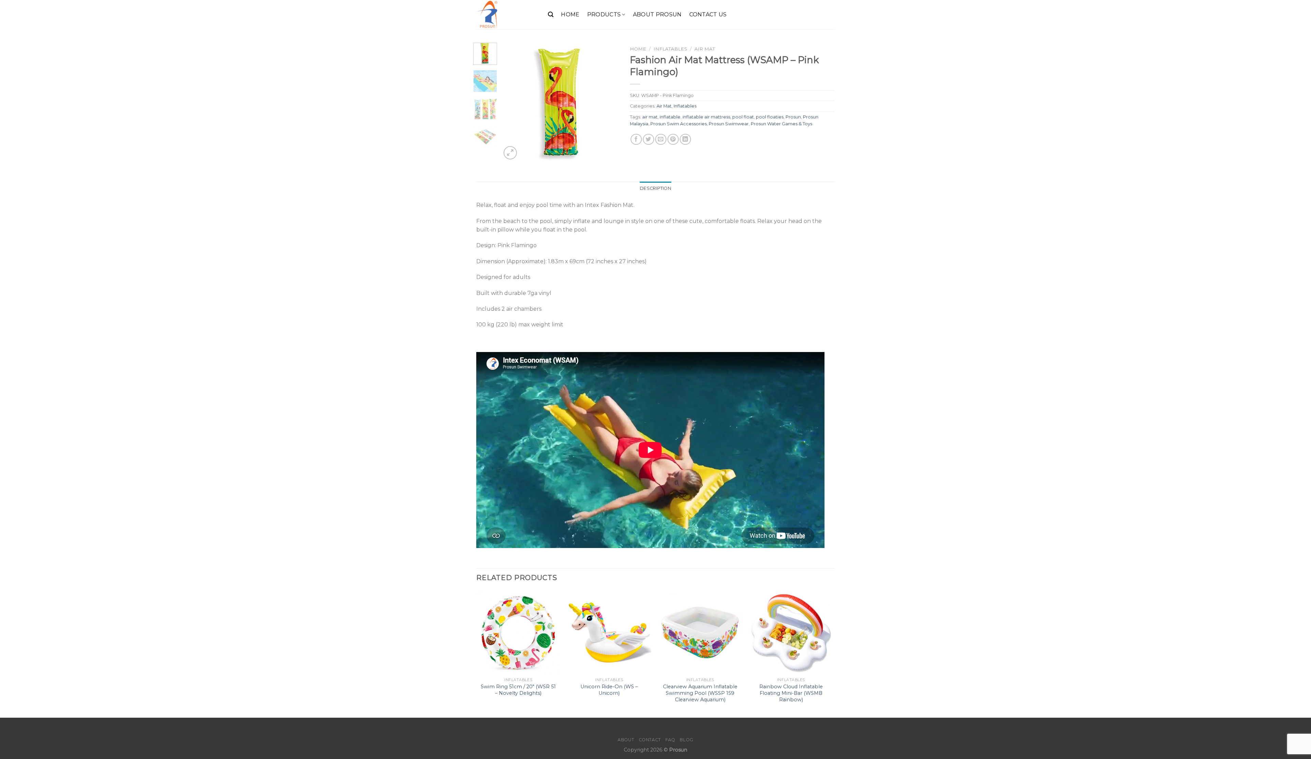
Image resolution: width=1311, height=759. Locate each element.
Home (570, 14)
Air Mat (704, 49)
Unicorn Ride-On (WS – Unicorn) (609, 690)
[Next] (609, 102)
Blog (686, 739)
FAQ (670, 739)
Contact (650, 739)
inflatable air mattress (706, 117)
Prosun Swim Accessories (678, 123)
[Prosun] (507, 14)
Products (604, 14)
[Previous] (512, 102)
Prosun (793, 117)
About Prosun (657, 14)
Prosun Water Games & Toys (781, 123)
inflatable (670, 117)
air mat (650, 117)
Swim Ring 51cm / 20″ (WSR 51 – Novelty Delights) (518, 690)
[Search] (550, 14)
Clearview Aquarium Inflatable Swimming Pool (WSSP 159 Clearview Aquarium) (700, 693)
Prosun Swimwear (729, 123)
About (626, 739)
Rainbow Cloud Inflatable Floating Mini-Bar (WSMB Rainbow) (791, 693)
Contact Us (708, 14)
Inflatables (670, 49)
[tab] (655, 188)
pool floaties (770, 117)
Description (655, 188)
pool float (743, 117)
